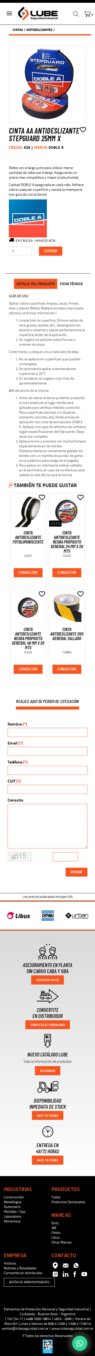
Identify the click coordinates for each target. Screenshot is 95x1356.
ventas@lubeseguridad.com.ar (25, 1328)
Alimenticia (12, 1221)
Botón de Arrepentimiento (29, 1282)
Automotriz (12, 1207)
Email (15, 743)
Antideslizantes (39, 30)
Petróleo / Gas (15, 1212)
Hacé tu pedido (47, 1115)
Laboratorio (12, 1216)
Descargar (47, 1070)
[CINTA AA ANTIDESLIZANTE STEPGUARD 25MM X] (47, 84)
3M (53, 1228)
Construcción (14, 1197)
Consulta (15, 800)
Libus (55, 1237)
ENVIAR (76, 872)
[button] (88, 13)
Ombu (56, 1233)
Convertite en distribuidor (23, 1273)
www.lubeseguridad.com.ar (72, 1328)
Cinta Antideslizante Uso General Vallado (66, 633)
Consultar (28, 572)
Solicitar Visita (47, 980)
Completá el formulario (47, 1025)
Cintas (18, 30)
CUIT (14, 781)
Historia (10, 1263)
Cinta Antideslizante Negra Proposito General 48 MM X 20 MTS (28, 638)
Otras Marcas (61, 1242)
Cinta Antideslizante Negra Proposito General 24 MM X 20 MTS (67, 542)
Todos (56, 1197)
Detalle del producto (35, 284)
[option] (18, 915)
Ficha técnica (71, 284)
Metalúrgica (12, 1202)
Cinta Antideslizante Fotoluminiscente (28, 537)
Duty (55, 1223)
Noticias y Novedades (20, 1268)
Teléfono (17, 762)
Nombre (17, 724)
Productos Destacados (68, 1202)
